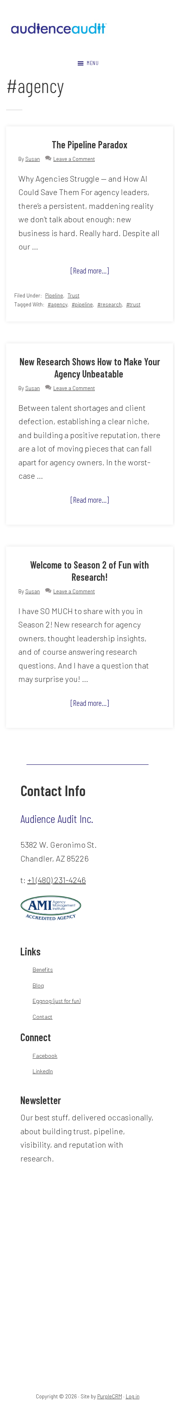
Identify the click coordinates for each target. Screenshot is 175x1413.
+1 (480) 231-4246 (56, 880)
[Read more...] (100, 272)
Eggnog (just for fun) (57, 1000)
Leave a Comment (74, 159)
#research (109, 304)
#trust (133, 304)
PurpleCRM (109, 1396)
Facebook (45, 1055)
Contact (42, 1016)
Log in (133, 1396)
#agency (57, 304)
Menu (92, 62)
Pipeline (54, 295)
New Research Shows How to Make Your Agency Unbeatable (90, 368)
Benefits (43, 969)
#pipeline (82, 304)
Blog (38, 985)
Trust (73, 295)
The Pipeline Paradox (89, 144)
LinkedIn (43, 1071)
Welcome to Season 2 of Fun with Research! (89, 571)
